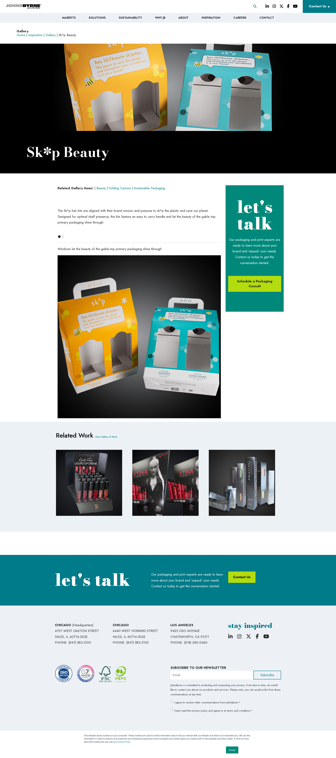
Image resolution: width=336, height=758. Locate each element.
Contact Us (317, 6)
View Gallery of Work (106, 436)
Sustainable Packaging (149, 188)
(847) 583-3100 (79, 642)
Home (21, 35)
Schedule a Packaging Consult (254, 284)
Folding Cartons (120, 188)
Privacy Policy (123, 741)
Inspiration (35, 35)
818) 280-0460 (196, 642)
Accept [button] (232, 749)
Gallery (51, 35)
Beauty (101, 188)
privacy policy (200, 711)
